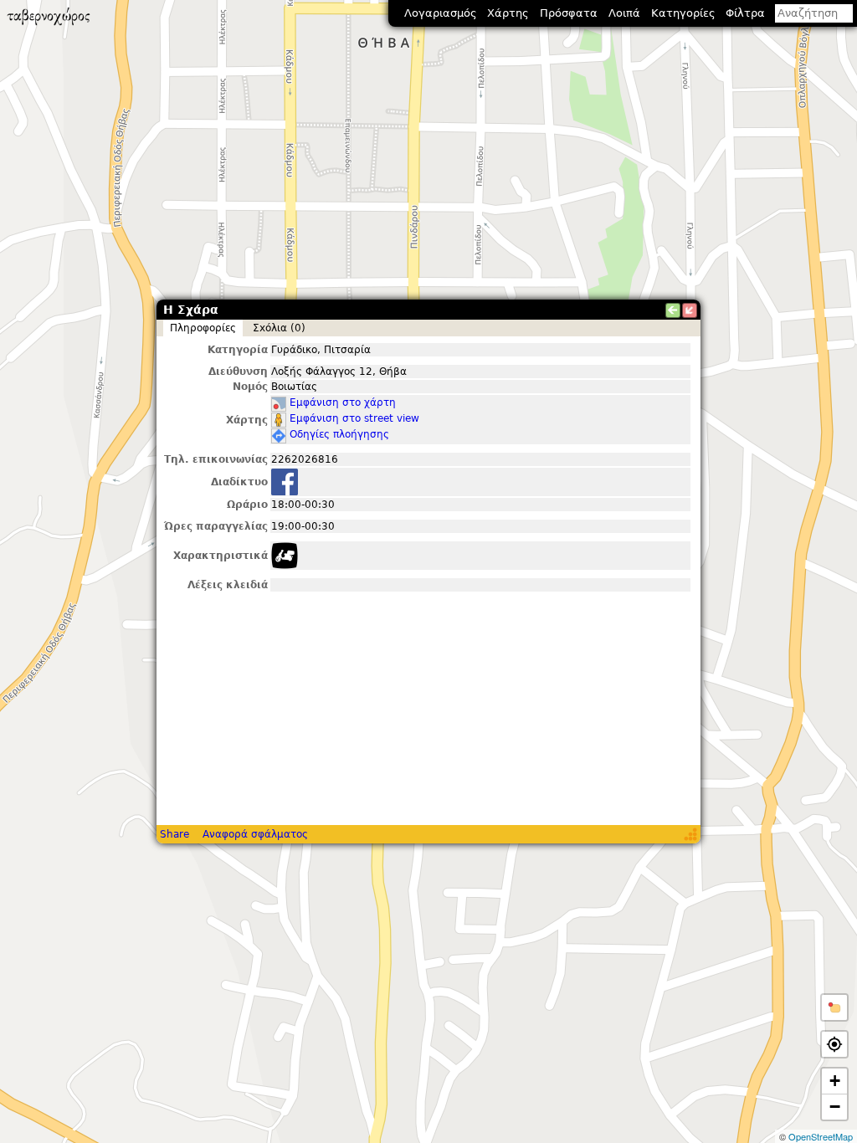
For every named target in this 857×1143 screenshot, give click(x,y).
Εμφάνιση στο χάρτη (343, 402)
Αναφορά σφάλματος (255, 834)
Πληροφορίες (203, 328)
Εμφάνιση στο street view (354, 418)
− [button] (834, 1106)
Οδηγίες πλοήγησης (339, 434)
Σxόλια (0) (279, 328)
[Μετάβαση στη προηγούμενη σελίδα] (672, 310)
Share (174, 834)
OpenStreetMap (820, 1136)
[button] (834, 1007)
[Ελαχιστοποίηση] (689, 310)
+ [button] (834, 1080)
